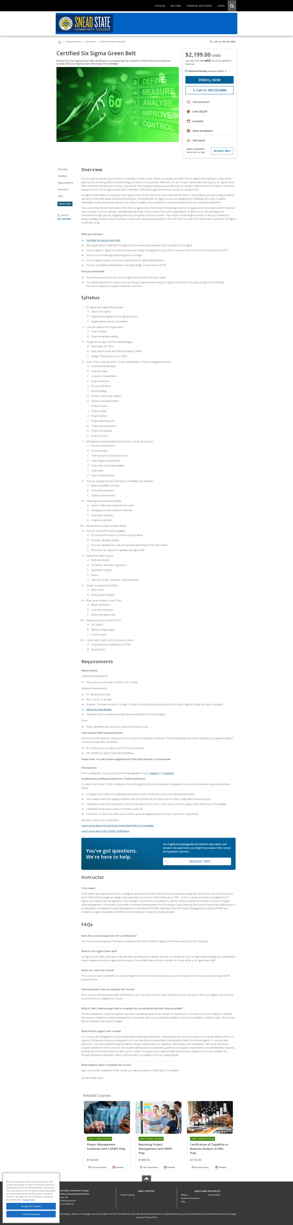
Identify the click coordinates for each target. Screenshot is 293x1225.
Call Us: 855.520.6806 (222, 41)
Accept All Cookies (31, 1206)
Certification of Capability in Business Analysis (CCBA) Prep (209, 1149)
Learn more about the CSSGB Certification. (105, 831)
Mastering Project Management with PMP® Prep (155, 1149)
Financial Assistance (190, 1198)
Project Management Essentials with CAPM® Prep (106, 1147)
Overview (62, 169)
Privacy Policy (151, 1217)
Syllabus (62, 175)
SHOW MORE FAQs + (93, 1078)
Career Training (127, 1194)
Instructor (63, 189)
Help (183, 1201)
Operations (91, 41)
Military (184, 1194)
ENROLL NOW (210, 80)
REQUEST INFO (222, 151)
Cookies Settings (31, 1214)
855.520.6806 (64, 218)
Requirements (65, 182)
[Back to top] (146, 1190)
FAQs (60, 196)
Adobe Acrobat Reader (99, 709)
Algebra (154, 773)
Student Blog (214, 1194)
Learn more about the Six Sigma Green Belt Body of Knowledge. (117, 825)
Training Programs (73, 41)
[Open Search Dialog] (232, 5)
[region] (31, 1198)
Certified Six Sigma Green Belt (103, 240)
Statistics (169, 773)
